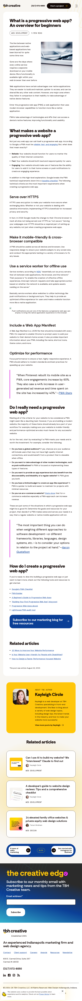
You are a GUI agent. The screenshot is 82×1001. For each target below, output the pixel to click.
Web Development (19, 33)
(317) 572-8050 (38, 5)
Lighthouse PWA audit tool (23, 610)
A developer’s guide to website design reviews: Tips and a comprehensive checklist (48, 789)
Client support (20, 952)
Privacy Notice (44, 994)
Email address (14, 896)
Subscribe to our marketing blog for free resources (38, 621)
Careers (33, 952)
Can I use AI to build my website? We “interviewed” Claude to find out (47, 759)
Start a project (57, 6)
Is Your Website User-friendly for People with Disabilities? (37, 654)
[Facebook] (9, 975)
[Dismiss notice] (62, 991)
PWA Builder (17, 593)
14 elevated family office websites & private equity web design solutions (47, 819)
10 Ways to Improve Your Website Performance (33, 650)
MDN (39, 271)
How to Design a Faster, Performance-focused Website (36, 658)
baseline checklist (50, 180)
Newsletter (67, 952)
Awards (43, 952)
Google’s (22, 589)
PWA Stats (65, 393)
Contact (7, 952)
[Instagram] (14, 975)
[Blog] (18, 975)
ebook (25, 606)
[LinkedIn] (4, 975)
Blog (41, 850)
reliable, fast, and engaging (46, 144)
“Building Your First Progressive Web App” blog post (34, 601)
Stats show (50, 493)
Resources (54, 952)
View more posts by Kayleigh (47, 725)
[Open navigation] (76, 6)
